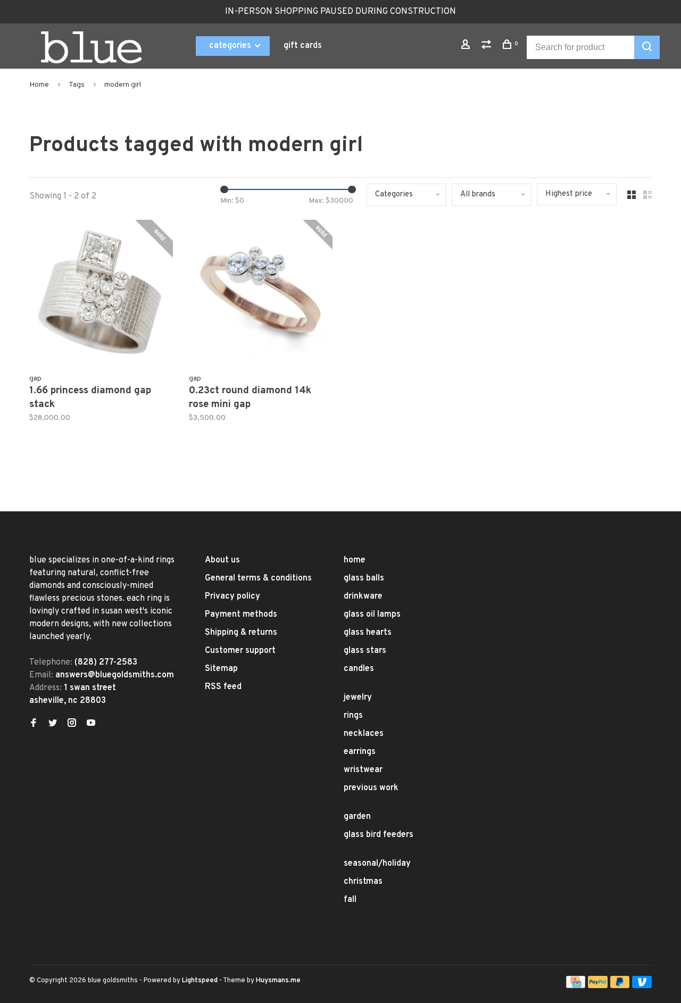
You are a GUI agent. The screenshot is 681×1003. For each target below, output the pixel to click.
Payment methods (241, 614)
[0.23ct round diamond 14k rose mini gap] (261, 294)
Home (39, 84)
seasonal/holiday (377, 863)
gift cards (303, 45)
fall (350, 899)
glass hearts (368, 632)
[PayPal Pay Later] (620, 986)
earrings (360, 752)
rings (353, 715)
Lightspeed (200, 980)
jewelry (358, 697)
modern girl (122, 84)
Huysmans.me (278, 980)
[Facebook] (33, 724)
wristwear (363, 770)
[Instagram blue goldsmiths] (72, 724)
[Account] (467, 46)
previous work (371, 788)
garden (357, 816)
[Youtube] (91, 724)
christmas (363, 881)
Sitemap (221, 669)
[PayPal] (598, 986)
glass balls (364, 578)
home (355, 560)
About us (222, 560)
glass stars (365, 650)
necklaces (364, 733)
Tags (77, 84)
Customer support (240, 650)
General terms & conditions (258, 578)
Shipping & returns (241, 632)
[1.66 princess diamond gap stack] (101, 294)
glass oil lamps (372, 614)
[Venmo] (642, 986)
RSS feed (223, 687)
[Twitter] (52, 724)
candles (359, 669)
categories (231, 45)
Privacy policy (232, 596)
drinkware (363, 596)
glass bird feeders (378, 835)
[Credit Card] (575, 986)
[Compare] (487, 46)
